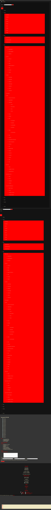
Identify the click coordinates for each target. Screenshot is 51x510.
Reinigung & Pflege (11, 148)
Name (1, 458)
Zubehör (7, 95)
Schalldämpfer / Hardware (11, 192)
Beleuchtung (9, 260)
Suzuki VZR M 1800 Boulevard (8, 392)
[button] (22, 438)
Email (13, 458)
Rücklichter (10, 150)
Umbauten (2, 443)
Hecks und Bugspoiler (11, 51)
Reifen (9, 146)
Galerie (5, 12)
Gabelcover (10, 88)
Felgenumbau (10, 81)
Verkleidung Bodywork (11, 171)
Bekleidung (10, 116)
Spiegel (9, 159)
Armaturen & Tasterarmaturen (11, 304)
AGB (26, 487)
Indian (10, 315)
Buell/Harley (6, 221)
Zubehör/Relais (12, 127)
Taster (8, 368)
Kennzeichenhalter (11, 49)
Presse (3, 406)
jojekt (14, 495)
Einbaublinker (11, 329)
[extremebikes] (3, 1)
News (4, 197)
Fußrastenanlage (9, 290)
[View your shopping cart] (1, 3)
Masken (9, 63)
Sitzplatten (10, 157)
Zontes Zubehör (8, 93)
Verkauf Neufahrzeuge (7, 246)
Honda (7, 19)
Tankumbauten (10, 90)
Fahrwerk (10, 178)
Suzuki (12, 104)
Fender (9, 67)
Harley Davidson (13, 106)
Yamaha (7, 30)
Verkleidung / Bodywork (10, 401)
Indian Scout (7, 164)
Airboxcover (9, 265)
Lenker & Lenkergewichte (10, 348)
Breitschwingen (10, 79)
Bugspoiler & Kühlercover (11, 65)
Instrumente (10, 137)
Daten (2, 438)
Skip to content (2, 0)
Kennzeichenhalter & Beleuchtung (12, 139)
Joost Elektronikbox (13, 132)
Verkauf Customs (8, 37)
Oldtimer (7, 23)
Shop (3, 251)
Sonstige (7, 32)
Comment (2, 457)
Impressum (26, 486)
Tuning (5, 10)
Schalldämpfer (9, 387)
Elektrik (9, 176)
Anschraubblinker (13, 120)
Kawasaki (7, 21)
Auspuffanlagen (10, 77)
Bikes (4, 35)
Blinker (9, 118)
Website (26, 458)
